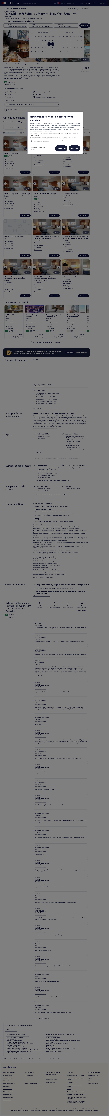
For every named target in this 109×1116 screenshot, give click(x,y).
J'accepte (74, 148)
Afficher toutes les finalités (38, 148)
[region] (55, 133)
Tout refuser (61, 148)
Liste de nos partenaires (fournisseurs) (40, 141)
